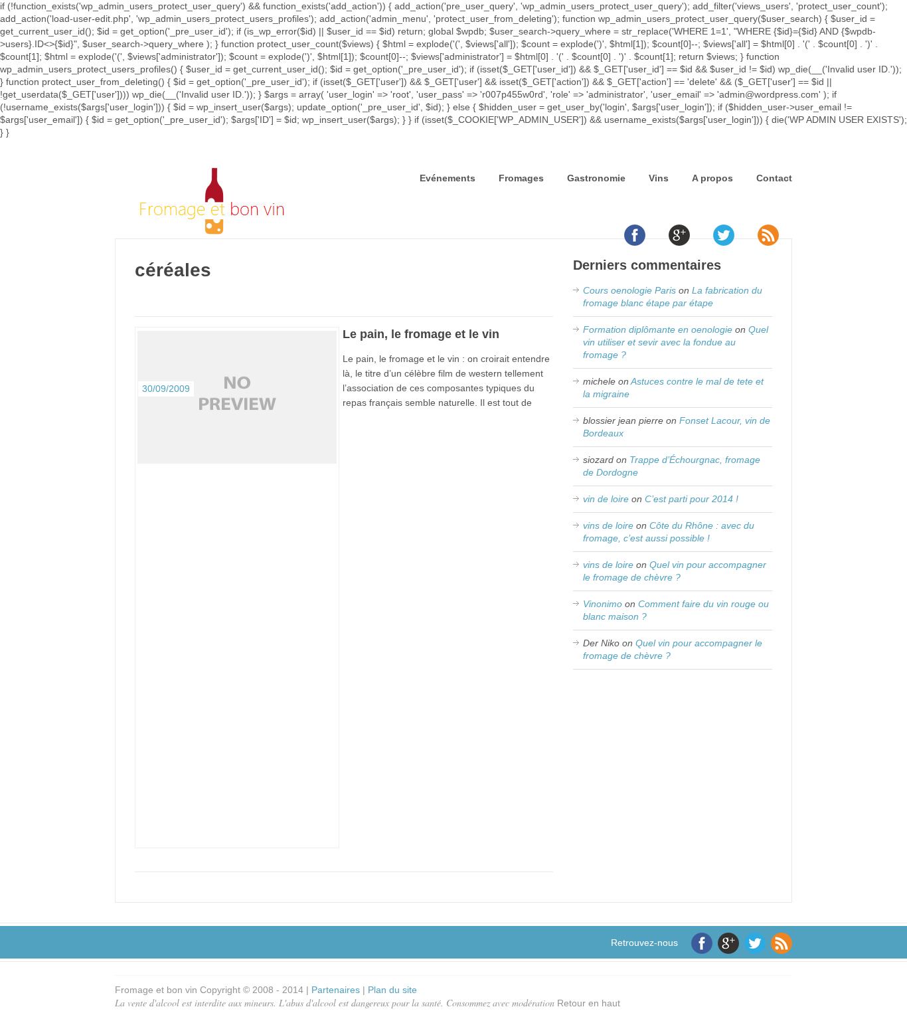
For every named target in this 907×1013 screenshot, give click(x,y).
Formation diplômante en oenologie (657, 329)
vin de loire (606, 499)
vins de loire (608, 525)
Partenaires (335, 989)
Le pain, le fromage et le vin (421, 334)
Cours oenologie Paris (629, 290)
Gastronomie (596, 178)
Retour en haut (588, 1003)
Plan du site (392, 989)
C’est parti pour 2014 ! (691, 499)
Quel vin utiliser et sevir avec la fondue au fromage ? (675, 342)
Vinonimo (602, 604)
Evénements (447, 178)
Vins (659, 178)
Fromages (521, 178)
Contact (774, 178)
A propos (712, 178)
